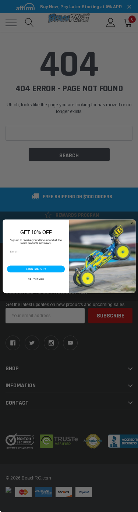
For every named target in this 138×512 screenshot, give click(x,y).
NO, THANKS (36, 279)
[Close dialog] (132, 223)
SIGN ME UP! (35, 268)
